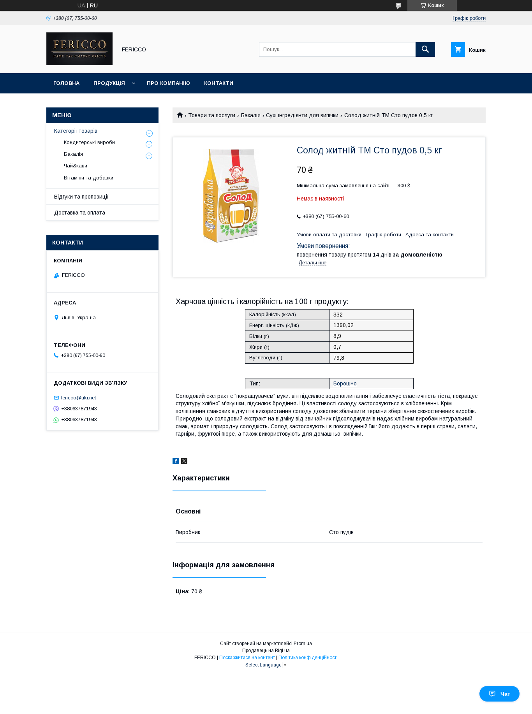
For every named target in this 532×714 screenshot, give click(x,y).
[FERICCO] (79, 63)
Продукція (109, 83)
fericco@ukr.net (78, 398)
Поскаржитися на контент (247, 657)
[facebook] (176, 462)
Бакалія (251, 115)
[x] (184, 462)
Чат (505, 694)
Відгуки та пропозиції (81, 196)
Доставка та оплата (79, 212)
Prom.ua (303, 643)
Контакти (218, 83)
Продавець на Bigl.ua (266, 650)
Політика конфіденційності (308, 657)
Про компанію (168, 83)
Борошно (345, 383)
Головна (66, 83)
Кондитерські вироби (89, 142)
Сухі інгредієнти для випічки (302, 115)
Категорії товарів (75, 131)
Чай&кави (75, 166)
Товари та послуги (211, 115)
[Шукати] (425, 49)
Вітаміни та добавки (88, 178)
